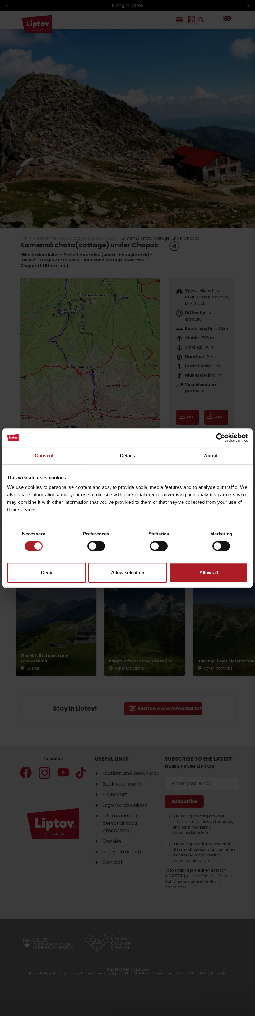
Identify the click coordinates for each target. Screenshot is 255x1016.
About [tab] (211, 455)
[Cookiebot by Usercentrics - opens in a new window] (220, 437)
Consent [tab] (44, 455)
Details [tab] (127, 455)
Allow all (208, 572)
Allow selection (127, 572)
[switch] (96, 546)
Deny (46, 572)
